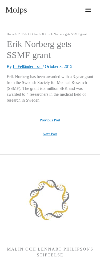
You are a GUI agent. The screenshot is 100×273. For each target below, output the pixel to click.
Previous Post (50, 120)
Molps (16, 9)
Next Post (50, 134)
